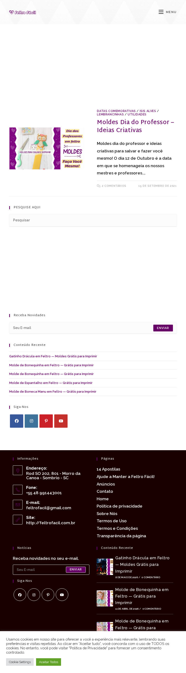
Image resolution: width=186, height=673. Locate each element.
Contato (105, 491)
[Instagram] (31, 421)
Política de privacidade (119, 506)
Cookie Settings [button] (20, 662)
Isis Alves (148, 111)
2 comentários (114, 185)
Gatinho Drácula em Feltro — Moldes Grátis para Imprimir (53, 356)
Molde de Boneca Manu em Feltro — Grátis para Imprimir (52, 391)
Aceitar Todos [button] (48, 662)
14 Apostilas (108, 469)
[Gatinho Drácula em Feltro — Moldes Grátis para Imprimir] (105, 567)
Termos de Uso (112, 520)
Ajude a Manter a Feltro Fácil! (126, 476)
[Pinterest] (46, 421)
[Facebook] (16, 421)
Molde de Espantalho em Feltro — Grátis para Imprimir (51, 383)
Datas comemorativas (116, 111)
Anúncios (106, 484)
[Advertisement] (93, 72)
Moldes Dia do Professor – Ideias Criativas (135, 126)
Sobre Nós (107, 513)
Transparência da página (121, 535)
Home (103, 498)
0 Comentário (150, 577)
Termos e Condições (117, 528)
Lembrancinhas (110, 114)
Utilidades (137, 114)
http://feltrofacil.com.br (50, 522)
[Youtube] (61, 421)
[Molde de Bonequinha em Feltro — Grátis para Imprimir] (105, 598)
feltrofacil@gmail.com (48, 507)
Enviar (163, 328)
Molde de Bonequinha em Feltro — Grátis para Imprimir (51, 365)
